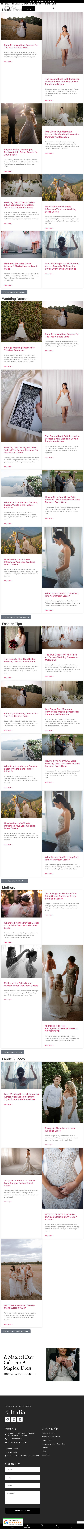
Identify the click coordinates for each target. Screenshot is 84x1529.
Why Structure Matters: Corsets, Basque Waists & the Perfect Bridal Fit (20, 505)
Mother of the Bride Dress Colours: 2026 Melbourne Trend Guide (20, 266)
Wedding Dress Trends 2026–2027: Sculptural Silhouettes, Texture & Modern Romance (19, 205)
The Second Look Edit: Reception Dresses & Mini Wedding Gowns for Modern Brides (62, 81)
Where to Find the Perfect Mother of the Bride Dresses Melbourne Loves (21, 925)
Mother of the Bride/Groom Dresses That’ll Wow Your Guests (21, 984)
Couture (27, 1527)
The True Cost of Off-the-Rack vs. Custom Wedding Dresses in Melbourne (61, 657)
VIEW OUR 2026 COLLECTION (42, 1)
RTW (42, 1527)
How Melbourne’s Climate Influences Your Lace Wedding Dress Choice (60, 209)
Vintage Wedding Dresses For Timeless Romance (19, 349)
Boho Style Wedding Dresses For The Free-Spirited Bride (21, 46)
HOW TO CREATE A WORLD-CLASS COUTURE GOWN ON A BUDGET (61, 1217)
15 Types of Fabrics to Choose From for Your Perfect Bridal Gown (19, 1183)
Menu (71, 1527)
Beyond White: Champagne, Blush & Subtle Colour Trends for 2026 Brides (21, 152)
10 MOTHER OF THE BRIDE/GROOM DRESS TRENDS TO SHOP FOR (61, 1028)
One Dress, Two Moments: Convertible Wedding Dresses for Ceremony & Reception (62, 134)
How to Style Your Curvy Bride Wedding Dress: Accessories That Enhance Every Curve (62, 499)
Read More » (8, 62)
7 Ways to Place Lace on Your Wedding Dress (60, 1129)
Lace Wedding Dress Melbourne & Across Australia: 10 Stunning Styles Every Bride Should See (62, 266)
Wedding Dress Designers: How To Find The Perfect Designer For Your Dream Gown (21, 450)
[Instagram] (13, 1419)
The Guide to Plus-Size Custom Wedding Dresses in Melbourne (20, 660)
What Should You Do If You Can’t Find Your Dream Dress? (62, 594)
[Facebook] (7, 1419)
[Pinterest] (20, 1419)
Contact (56, 1527)
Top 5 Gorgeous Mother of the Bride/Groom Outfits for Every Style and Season (60, 896)
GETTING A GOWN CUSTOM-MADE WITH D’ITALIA (19, 1306)
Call (12, 1527)
